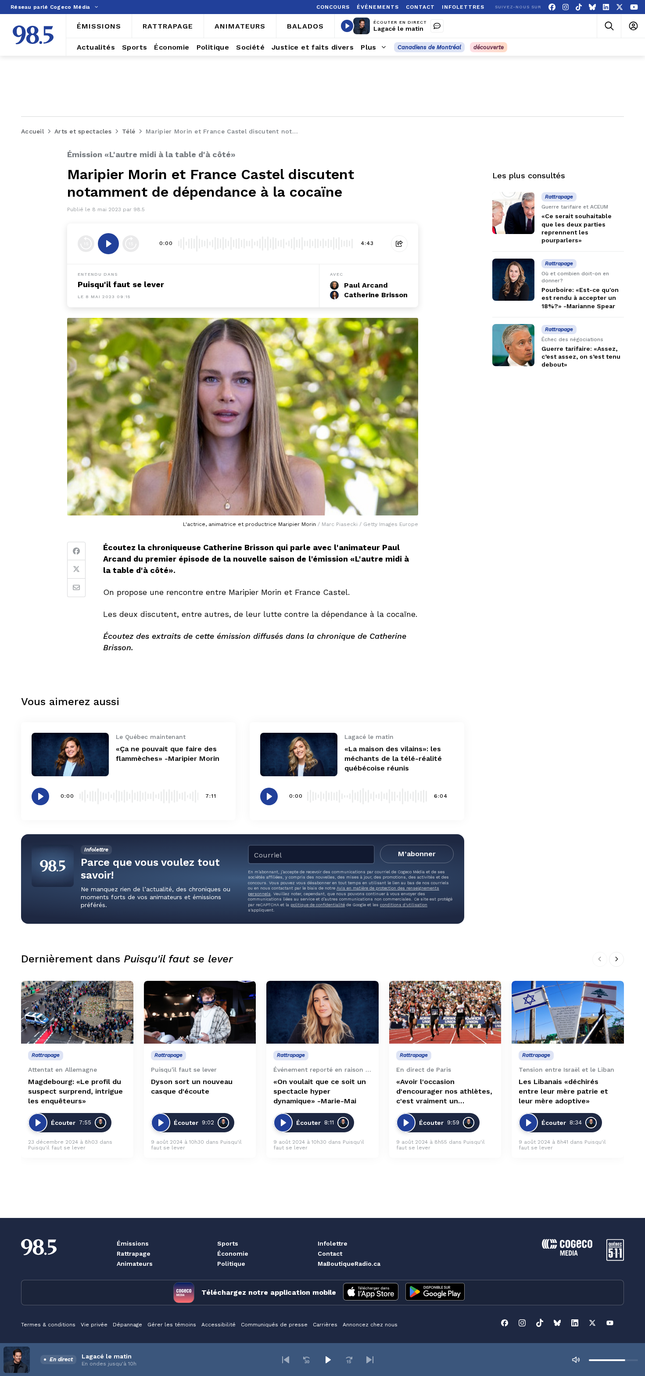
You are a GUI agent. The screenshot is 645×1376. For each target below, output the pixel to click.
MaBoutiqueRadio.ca (349, 1263)
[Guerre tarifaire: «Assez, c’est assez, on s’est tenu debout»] (513, 345)
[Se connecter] (633, 26)
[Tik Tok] (579, 7)
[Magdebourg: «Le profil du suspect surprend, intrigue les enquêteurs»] (77, 1012)
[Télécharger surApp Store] (370, 1292)
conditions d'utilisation (403, 904)
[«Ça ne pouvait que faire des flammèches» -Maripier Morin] (70, 754)
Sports (227, 1243)
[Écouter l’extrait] (108, 243)
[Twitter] (76, 569)
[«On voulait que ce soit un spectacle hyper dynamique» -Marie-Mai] (322, 1012)
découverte (488, 47)
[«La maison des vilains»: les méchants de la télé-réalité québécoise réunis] (298, 754)
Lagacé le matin (398, 28)
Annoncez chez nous (370, 1325)
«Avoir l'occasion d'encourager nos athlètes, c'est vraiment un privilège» (444, 1091)
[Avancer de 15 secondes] (130, 243)
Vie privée (94, 1325)
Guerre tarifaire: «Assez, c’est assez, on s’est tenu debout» (580, 356)
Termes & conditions (48, 1325)
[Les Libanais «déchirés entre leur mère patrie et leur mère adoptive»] (568, 1012)
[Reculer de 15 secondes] (86, 243)
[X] (619, 7)
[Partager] (399, 243)
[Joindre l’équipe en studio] (437, 25)
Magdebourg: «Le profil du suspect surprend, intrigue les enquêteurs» (75, 1091)
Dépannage (127, 1325)
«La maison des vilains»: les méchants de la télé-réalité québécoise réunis (393, 758)
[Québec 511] (615, 1258)
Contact (330, 1253)
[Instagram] (566, 7)
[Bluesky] (592, 7)
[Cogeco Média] (567, 1253)
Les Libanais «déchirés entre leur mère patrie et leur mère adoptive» (563, 1091)
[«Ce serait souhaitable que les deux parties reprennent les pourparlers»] (513, 213)
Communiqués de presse (274, 1325)
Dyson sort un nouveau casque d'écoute (192, 1086)
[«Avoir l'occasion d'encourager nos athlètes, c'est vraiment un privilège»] (445, 1012)
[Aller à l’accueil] (33, 34)
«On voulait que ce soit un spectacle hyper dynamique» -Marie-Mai (319, 1091)
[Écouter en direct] (347, 26)
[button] (285, 1360)
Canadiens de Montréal (429, 47)
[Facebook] (551, 7)
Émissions (133, 1243)
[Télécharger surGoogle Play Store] (435, 1292)
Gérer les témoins (171, 1325)
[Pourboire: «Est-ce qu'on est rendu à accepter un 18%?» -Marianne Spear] (513, 280)
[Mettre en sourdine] (576, 1360)
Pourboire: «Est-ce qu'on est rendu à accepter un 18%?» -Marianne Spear (580, 297)
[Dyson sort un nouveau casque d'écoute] (200, 1012)
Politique (231, 1263)
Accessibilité (218, 1325)
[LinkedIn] (606, 7)
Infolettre (333, 1243)
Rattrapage (133, 1253)
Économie (232, 1253)
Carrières (325, 1325)
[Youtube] (634, 7)
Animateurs (135, 1263)
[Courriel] (76, 588)
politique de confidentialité (317, 904)
